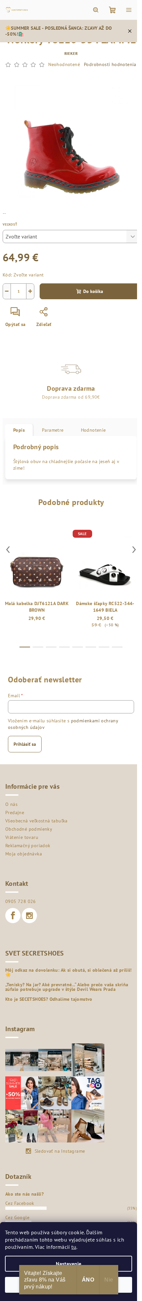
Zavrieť (68, 314)
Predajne (14, 812)
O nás (11, 804)
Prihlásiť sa (25, 744)
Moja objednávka (23, 854)
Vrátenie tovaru (21, 837)
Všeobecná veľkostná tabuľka (36, 821)
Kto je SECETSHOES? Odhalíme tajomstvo (48, 999)
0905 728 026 (20, 901)
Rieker (71, 53)
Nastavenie (68, 1263)
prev (8, 549)
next (134, 549)
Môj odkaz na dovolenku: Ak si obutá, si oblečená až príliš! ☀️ (68, 972)
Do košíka (93, 291)
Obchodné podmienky (28, 829)
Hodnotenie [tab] (93, 430)
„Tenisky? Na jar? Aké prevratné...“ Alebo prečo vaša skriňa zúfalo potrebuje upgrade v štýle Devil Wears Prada (66, 987)
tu (73, 1247)
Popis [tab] (19, 430)
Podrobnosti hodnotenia (110, 64)
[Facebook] (12, 915)
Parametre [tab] (53, 430)
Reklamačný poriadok (28, 846)
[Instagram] (29, 915)
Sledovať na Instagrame (60, 1151)
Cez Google (17, 1217)
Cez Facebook (19, 1203)
